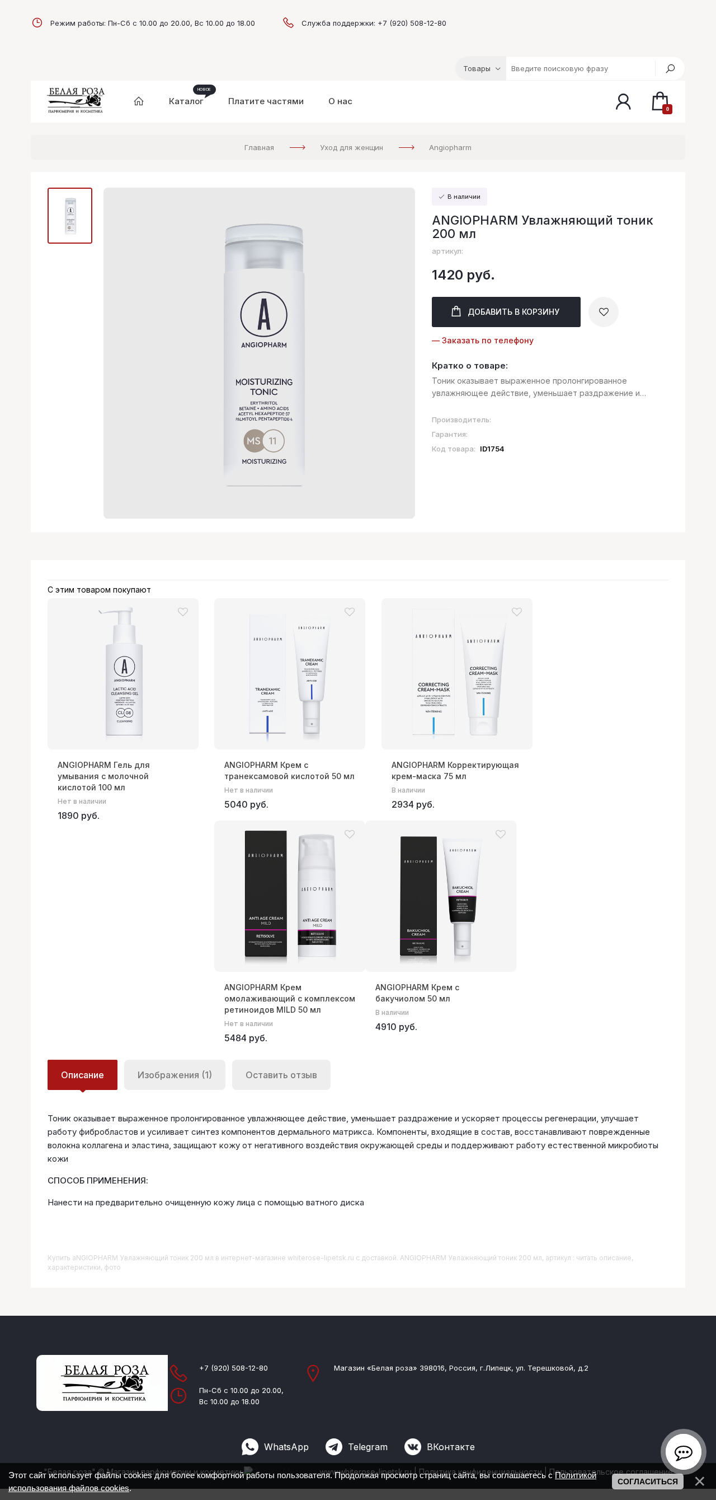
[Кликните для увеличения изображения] (259, 353)
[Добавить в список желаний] (603, 312)
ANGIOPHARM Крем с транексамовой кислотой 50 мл (289, 770)
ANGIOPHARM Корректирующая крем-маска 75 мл (455, 770)
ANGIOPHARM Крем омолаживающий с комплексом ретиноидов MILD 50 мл (289, 998)
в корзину (513, 311)
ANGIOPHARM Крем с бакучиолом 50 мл (417, 992)
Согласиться (648, 1481)
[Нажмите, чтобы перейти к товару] (123, 673)
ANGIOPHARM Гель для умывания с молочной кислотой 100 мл (104, 776)
